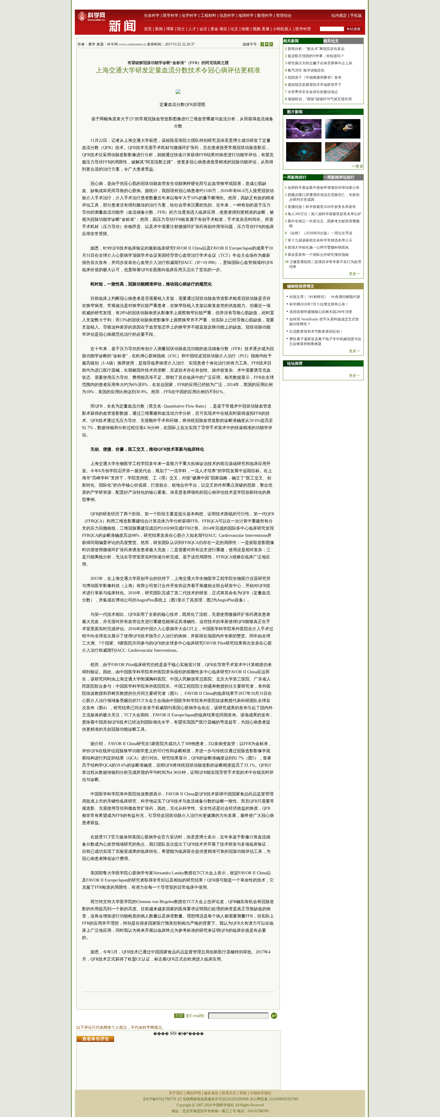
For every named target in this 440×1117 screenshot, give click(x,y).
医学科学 (170, 15)
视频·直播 (261, 29)
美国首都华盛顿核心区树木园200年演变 (320, 312)
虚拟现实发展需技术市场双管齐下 (315, 85)
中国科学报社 (260, 1093)
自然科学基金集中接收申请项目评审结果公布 (323, 188)
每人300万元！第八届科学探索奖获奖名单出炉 (324, 214)
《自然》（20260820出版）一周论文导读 (320, 233)
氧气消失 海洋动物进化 (306, 70)
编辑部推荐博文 (300, 286)
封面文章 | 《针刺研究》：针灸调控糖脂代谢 (324, 297)
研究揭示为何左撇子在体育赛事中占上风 (320, 63)
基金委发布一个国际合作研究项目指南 (318, 255)
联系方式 (229, 1093)
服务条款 (211, 1093)
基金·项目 (218, 29)
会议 (203, 29)
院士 (181, 29)
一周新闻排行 (295, 177)
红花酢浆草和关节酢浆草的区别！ (316, 331)
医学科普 (303, 29)
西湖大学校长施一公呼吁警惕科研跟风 (318, 247)
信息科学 (227, 15)
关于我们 (176, 1093)
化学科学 (189, 15)
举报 (243, 1093)
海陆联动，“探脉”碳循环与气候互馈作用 (320, 99)
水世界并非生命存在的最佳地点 (313, 92)
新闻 (159, 29)
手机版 (356, 15)
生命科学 (152, 15)
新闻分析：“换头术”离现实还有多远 (316, 49)
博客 (170, 29)
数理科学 (265, 15)
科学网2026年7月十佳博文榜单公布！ (319, 304)
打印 (179, 1015)
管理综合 (284, 15)
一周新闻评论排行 (338, 177)
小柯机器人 (282, 29)
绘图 (245, 29)
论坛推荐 (295, 363)
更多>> (354, 274)
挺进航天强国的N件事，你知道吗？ (316, 56)
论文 (234, 29)
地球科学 (246, 15)
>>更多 (357, 166)
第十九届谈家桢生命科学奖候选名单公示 (320, 240)
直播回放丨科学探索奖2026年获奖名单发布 (322, 207)
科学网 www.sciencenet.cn (126, 44)
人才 (192, 29)
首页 (148, 29)
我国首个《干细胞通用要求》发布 (315, 77)
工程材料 (208, 15)
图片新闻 (295, 112)
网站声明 (193, 1093)
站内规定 (339, 15)
